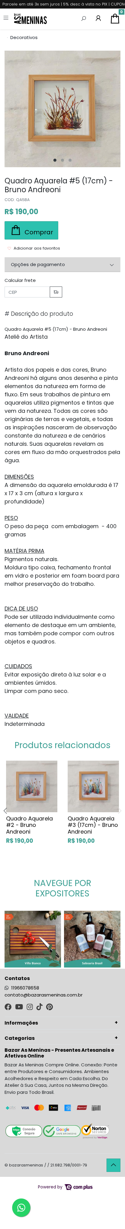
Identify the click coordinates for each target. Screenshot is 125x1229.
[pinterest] (49, 1007)
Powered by (51, 1187)
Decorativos (24, 37)
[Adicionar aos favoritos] (13, 764)
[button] (98, 19)
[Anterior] (6, 939)
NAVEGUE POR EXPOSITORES (62, 888)
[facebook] (9, 1007)
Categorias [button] (20, 1038)
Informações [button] (21, 1022)
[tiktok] (40, 1007)
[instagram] (30, 1007)
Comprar (38, 854)
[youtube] (19, 1007)
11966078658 (25, 988)
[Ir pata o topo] (113, 1165)
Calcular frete (20, 280)
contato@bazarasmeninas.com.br (44, 995)
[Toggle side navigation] (6, 18)
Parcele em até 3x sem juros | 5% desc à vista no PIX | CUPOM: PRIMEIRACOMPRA (63, 4)
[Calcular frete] (56, 292)
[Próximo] (118, 939)
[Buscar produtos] (83, 19)
